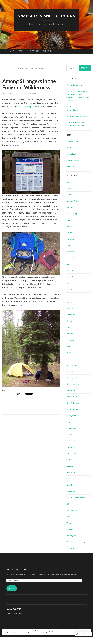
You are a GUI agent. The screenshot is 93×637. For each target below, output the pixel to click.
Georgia (69, 308)
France (69, 302)
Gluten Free (71, 314)
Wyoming (70, 548)
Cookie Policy (44, 633)
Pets (68, 422)
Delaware (70, 270)
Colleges (69, 245)
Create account (72, 141)
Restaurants (71, 441)
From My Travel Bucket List (77, 116)
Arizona (69, 195)
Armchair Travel (72, 201)
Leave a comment (31, 93)
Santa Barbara (72, 460)
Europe (69, 283)
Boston (69, 232)
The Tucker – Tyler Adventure (43, 51)
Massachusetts (72, 359)
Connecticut (71, 258)
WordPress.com (72, 166)
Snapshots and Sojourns (46, 16)
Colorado (70, 251)
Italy (68, 327)
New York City (72, 397)
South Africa (71, 472)
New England (71, 378)
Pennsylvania (71, 415)
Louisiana (70, 340)
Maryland (70, 352)
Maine (68, 346)
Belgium (69, 226)
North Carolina (72, 409)
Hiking (69, 321)
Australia (69, 207)
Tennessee (70, 491)
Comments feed (72, 160)
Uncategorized (72, 510)
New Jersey (71, 390)
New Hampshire (72, 384)
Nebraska (70, 371)
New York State (72, 403)
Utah (68, 516)
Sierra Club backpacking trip (28, 106)
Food (68, 296)
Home (11, 51)
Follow (11, 588)
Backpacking (71, 213)
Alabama (69, 188)
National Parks (72, 365)
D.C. (68, 264)
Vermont (69, 523)
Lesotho (69, 333)
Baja (68, 220)
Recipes (69, 434)
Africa (68, 182)
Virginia (69, 529)
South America (72, 479)
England (69, 277)
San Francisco (71, 453)
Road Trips (70, 447)
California (70, 239)
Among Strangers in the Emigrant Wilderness (29, 84)
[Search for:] (78, 68)
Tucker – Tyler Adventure (76, 498)
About (22, 51)
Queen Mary (71, 428)
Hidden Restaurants (74, 85)
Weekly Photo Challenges (76, 542)
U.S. (67, 504)
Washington (71, 535)
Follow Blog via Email (16, 570)
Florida (69, 289)
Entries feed (71, 154)
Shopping (70, 466)
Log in (68, 147)
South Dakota (71, 485)
